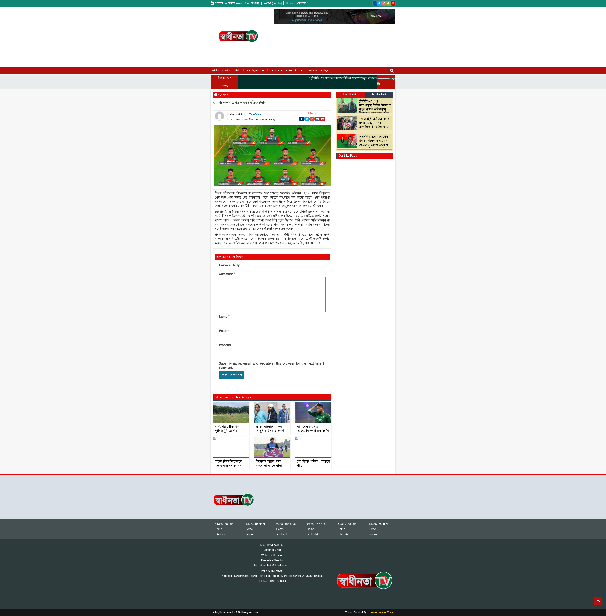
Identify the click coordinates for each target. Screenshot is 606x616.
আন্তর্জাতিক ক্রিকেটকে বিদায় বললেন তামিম (228, 463)
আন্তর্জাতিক (311, 70)
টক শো (264, 70)
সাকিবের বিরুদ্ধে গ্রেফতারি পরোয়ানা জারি (313, 428)
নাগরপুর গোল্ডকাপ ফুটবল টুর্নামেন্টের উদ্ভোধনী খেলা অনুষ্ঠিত (229, 430)
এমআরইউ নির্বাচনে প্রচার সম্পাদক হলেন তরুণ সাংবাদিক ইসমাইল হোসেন (375, 123)
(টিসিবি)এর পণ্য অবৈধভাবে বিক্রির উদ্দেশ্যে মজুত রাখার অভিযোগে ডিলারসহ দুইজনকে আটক (345, 78)
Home (289, 3)
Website (225, 345)
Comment (227, 274)
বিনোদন (275, 70)
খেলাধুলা (324, 70)
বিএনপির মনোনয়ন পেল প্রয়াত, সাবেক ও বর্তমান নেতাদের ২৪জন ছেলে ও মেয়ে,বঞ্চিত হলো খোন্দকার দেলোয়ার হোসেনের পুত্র (365, 145)
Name (224, 317)
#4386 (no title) (273, 3)
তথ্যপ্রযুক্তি (252, 70)
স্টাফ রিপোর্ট (235, 114)
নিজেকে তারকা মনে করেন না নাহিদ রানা (269, 463)
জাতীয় (215, 70)
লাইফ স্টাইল (293, 70)
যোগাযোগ (302, 3)
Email (224, 331)
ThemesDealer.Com (380, 612)
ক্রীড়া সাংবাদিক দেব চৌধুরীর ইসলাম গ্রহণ (270, 428)
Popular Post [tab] (378, 94)
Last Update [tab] (350, 94)
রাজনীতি (226, 70)
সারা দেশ (239, 70)
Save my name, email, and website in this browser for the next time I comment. (271, 366)
